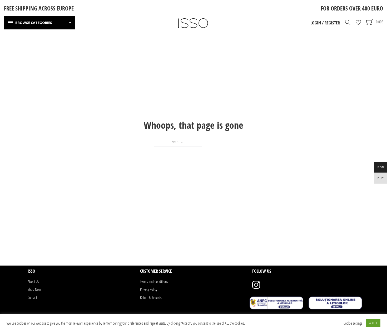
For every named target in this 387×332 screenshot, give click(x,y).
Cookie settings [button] (353, 323)
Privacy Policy (148, 289)
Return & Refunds (151, 297)
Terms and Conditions (154, 281)
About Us (33, 281)
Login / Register (325, 23)
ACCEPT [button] (373, 322)
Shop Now (34, 289)
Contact (32, 297)
